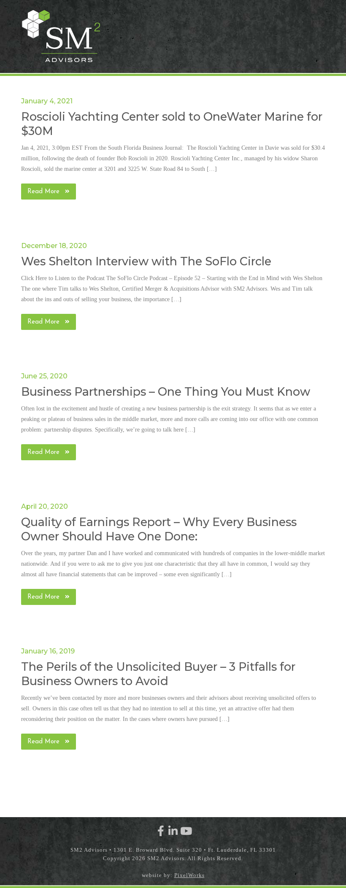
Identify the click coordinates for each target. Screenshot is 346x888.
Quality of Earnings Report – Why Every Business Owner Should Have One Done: (159, 529)
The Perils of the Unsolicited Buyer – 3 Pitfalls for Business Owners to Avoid (158, 674)
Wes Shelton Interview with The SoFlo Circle (146, 261)
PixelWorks (189, 875)
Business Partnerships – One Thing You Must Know (165, 392)
